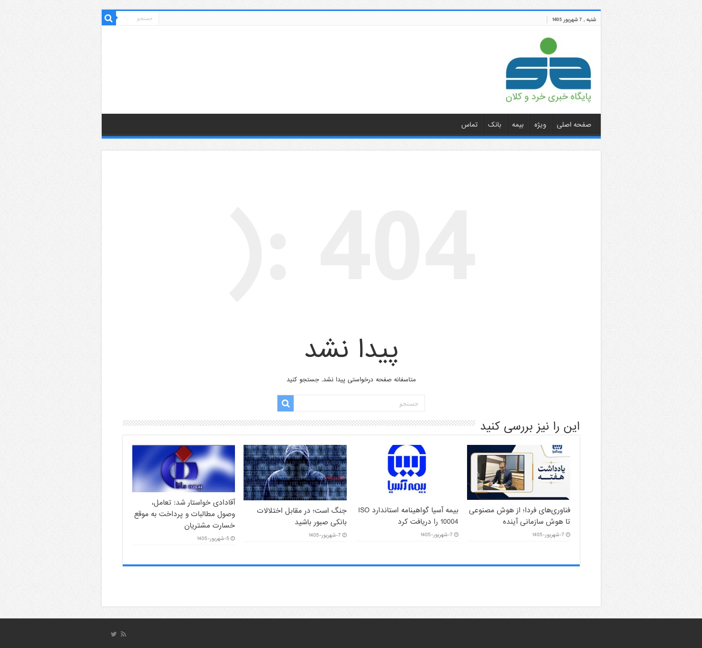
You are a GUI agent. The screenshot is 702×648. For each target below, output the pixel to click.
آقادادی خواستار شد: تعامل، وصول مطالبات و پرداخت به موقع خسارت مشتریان (184, 514)
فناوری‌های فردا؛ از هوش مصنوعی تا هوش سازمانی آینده (519, 516)
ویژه (540, 124)
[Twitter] (114, 634)
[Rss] (123, 634)
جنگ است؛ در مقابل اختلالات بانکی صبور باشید (302, 516)
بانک (494, 124)
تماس (469, 124)
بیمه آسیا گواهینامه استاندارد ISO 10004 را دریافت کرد (408, 516)
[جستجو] (109, 18)
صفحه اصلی (574, 124)
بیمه (518, 124)
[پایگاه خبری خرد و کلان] (548, 67)
